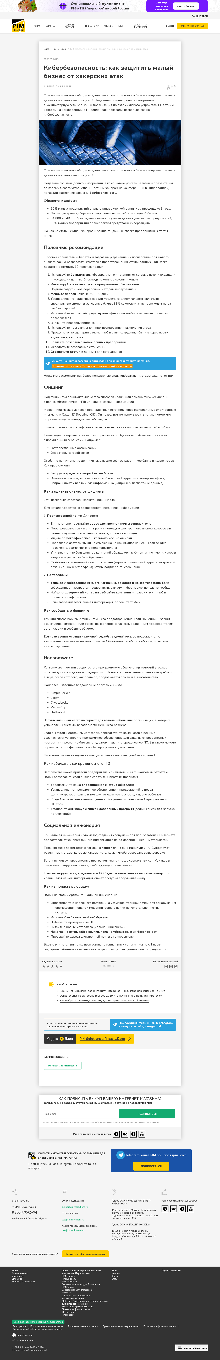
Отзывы (108, 25)
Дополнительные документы (83, 1326)
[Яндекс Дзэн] (133, 1134)
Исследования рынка (73, 1298)
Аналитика (140, 26)
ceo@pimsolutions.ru (73, 1230)
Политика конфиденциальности (160, 1326)
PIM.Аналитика (69, 1281)
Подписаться (147, 1113)
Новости (116, 1273)
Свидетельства (20, 1273)
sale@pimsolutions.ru (73, 1219)
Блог (120, 25)
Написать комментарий (62, 1065)
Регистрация (19, 1326)
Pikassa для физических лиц (76, 1309)
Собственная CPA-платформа (77, 1289)
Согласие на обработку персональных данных (37, 1329)
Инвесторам (92, 25)
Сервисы (51, 25)
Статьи (115, 1278)
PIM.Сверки (68, 1287)
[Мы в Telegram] (116, 1134)
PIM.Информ (68, 1314)
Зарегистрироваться (193, 25)
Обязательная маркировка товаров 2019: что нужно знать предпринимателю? (111, 996)
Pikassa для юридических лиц (77, 1306)
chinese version (25, 1340)
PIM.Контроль (69, 1278)
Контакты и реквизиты (23, 1281)
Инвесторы (18, 1276)
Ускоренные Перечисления (76, 1273)
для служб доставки (195, 1348)
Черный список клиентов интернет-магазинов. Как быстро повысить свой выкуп (112, 991)
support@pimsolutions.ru (75, 1206)
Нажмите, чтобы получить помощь (85, 1254)
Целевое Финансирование (76, 1295)
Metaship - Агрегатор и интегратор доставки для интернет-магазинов (85, 1302)
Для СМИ (17, 1278)
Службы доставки (70, 26)
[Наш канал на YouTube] (142, 1134)
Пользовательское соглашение (46, 1326)
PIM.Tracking (68, 1276)
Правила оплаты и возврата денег (121, 1326)
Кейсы (115, 1276)
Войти (170, 25)
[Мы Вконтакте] (124, 1134)
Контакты (201, 15)
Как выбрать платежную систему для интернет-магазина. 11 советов (104, 1000)
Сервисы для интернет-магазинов (81, 1270)
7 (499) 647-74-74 (24, 1207)
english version (24, 1335)
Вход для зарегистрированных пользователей (38, 1321)
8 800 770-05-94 (24, 1212)
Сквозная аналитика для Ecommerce (81, 1284)
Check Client (68, 1312)
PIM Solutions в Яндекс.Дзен (102, 1039)
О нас (37, 25)
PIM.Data (66, 1292)
